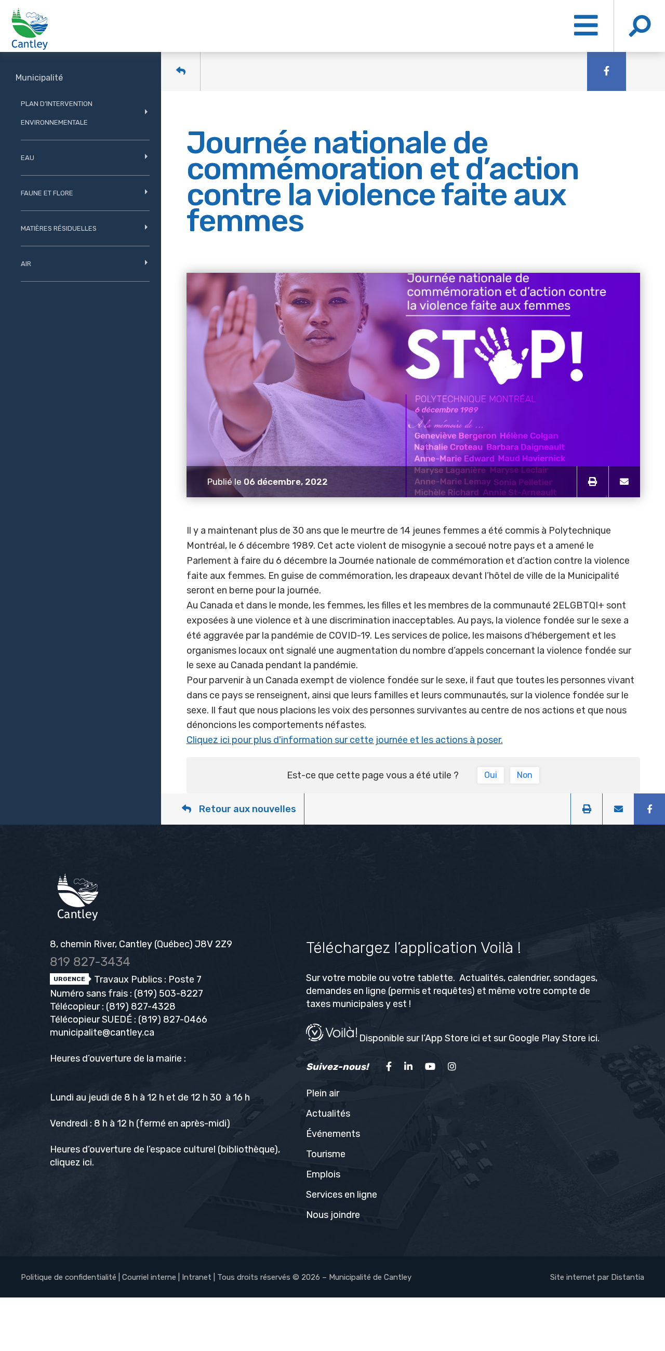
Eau (27, 158)
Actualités (328, 1113)
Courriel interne (149, 1277)
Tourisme (325, 1154)
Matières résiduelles (59, 228)
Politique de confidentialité (68, 1277)
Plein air (322, 1093)
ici (87, 1162)
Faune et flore (47, 193)
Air (26, 264)
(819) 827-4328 (141, 1006)
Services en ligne (341, 1194)
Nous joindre (333, 1215)
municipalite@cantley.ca (102, 1032)
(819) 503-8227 (168, 993)
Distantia (627, 1277)
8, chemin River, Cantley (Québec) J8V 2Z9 (141, 944)
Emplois (323, 1174)
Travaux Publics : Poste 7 (147, 979)
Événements (333, 1134)
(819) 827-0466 (172, 1019)
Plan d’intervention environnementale (56, 113)
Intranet (196, 1277)
